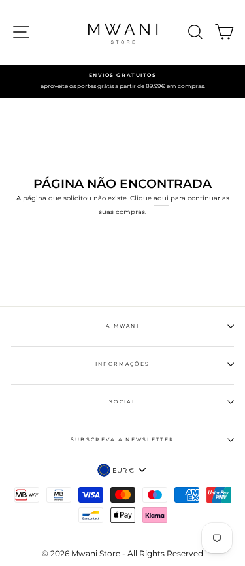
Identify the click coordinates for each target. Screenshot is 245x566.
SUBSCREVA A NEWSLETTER (123, 440)
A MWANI (122, 326)
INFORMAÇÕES (122, 364)
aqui (161, 198)
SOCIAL (122, 402)
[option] (122, 81)
